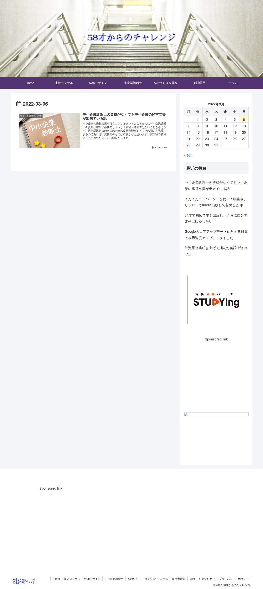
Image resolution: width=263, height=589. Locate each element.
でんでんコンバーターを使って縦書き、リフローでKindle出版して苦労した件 (216, 201)
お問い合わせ (207, 579)
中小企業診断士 (114, 579)
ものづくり (134, 579)
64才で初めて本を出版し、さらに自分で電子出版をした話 (216, 218)
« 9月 (188, 155)
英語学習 (150, 579)
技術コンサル (72, 579)
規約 (192, 579)
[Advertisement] (216, 375)
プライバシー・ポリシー (234, 579)
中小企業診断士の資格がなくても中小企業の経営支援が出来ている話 (216, 185)
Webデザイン (92, 579)
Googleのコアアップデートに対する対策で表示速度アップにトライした (216, 234)
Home (56, 579)
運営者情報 (178, 579)
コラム (164, 579)
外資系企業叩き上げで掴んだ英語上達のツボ (216, 250)
